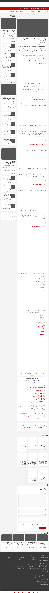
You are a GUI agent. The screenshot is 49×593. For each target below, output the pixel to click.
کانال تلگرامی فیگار (39, 149)
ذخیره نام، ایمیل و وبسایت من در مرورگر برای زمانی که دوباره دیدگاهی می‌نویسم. (32, 524)
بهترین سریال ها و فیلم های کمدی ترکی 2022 (37, 387)
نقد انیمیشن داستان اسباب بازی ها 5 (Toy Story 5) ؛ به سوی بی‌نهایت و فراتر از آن (7, 55)
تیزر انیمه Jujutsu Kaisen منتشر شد (7, 140)
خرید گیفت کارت (9, 559)
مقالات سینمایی (33, 8)
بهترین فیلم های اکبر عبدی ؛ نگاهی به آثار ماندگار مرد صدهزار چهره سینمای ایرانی (7, 544)
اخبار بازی (22, 563)
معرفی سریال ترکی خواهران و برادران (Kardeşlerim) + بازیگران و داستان (32, 463)
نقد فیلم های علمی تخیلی (31, 564)
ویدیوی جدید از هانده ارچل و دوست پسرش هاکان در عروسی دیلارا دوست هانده (43, 462)
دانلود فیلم (10, 557)
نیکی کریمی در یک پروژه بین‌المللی (6, 123)
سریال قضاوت (43, 331)
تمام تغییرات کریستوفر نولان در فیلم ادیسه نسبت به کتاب (6, 75)
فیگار (46, 8)
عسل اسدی (37, 42)
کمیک (27, 8)
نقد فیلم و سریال (4, 216)
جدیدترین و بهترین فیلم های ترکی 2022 (38, 225)
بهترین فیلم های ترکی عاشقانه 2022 (39, 395)
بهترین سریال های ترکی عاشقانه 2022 (39, 396)
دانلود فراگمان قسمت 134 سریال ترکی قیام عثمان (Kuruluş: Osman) (43, 478)
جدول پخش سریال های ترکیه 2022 (39, 143)
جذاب (42, 418)
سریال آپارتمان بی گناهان (41, 336)
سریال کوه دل (43, 328)
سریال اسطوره (43, 323)
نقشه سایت (22, 570)
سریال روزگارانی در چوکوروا (41, 322)
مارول (35, 572)
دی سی (34, 574)
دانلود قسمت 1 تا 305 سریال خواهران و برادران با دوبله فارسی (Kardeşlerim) (32, 478)
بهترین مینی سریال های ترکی (40, 390)
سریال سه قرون (42, 334)
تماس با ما (2, 1)
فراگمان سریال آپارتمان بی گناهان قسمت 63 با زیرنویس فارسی (39, 426)
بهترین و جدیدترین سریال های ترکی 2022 (38, 226)
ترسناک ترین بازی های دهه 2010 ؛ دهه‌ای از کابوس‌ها (9, 31)
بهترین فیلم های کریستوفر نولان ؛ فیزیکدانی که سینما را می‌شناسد (31, 544)
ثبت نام (9, 1)
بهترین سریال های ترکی (41, 392)
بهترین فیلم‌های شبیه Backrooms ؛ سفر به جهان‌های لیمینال (10, 162)
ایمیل (45, 514)
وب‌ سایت (44, 519)
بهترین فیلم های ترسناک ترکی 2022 (39, 389)
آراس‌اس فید (22, 572)
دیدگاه (45, 493)
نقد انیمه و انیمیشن (20, 566)
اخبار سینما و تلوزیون (8, 216)
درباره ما (6, 1)
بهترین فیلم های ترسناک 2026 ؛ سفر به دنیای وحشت (7, 178)
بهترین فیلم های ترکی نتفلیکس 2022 (39, 184)
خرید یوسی (10, 561)
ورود (12, 1)
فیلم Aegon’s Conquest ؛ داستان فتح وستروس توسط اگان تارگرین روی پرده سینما (6, 65)
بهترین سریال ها (33, 559)
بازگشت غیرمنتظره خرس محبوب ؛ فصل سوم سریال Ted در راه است (9, 98)
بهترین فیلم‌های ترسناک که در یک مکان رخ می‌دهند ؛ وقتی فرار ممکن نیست (6, 196)
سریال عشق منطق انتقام (41, 326)
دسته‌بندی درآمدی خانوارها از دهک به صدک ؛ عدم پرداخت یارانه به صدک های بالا (22, 447)
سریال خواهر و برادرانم (41, 329)
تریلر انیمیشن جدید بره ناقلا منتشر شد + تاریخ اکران (7, 132)
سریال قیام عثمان (42, 319)
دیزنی (35, 570)
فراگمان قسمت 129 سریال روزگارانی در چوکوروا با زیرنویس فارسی (25, 427)
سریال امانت (43, 325)
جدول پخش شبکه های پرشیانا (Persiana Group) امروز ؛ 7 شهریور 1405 (42, 544)
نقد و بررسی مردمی (21, 568)
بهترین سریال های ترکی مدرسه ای (39, 393)
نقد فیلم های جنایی (32, 568)
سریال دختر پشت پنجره (41, 332)
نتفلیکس (34, 575)
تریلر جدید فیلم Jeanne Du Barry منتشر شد (43, 446)
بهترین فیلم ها (33, 557)
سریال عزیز (43, 320)
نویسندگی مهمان (30, 416)
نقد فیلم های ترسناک (32, 566)
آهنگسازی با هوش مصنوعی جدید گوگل (33, 446)
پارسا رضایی (33, 549)
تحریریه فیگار (6, 33)
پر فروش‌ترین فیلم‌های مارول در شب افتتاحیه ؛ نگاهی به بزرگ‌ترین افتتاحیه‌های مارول (18, 544)
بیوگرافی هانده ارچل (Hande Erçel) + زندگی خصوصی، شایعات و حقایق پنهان (22, 463)
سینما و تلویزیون (41, 8)
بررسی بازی (22, 564)
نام (45, 509)
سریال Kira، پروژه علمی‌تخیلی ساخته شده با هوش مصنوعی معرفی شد (6, 114)
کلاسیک (34, 577)
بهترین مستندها (33, 563)
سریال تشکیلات (39, 418)
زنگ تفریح (13, 216)
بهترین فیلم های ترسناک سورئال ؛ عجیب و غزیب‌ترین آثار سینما (7, 206)
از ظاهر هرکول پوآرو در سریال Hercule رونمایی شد (7, 46)
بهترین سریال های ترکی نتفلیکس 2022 (38, 183)
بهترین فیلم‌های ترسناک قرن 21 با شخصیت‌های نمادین (6, 187)
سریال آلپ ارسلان (42, 317)
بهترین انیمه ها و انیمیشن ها (31, 561)
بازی (24, 8)
